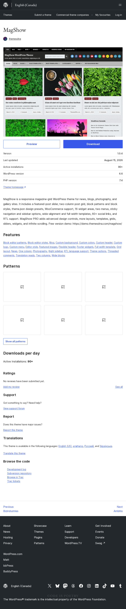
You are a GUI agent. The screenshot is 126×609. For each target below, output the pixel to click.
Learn (68, 525)
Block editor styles (38, 242)
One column (25, 251)
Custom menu (17, 246)
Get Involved (103, 525)
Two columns (43, 255)
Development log (16, 469)
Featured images (48, 246)
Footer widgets (85, 246)
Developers (71, 537)
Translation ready (25, 255)
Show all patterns (15, 341)
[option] (22, 287)
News (14, 251)
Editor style (32, 246)
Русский (89, 446)
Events (99, 531)
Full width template (105, 246)
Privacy (7, 543)
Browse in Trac (15, 477)
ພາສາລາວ (78, 446)
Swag (100, 543)
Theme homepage (13, 187)
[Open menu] (121, 5)
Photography (40, 251)
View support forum (14, 408)
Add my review (11, 386)
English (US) (65, 446)
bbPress (8, 565)
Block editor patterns (14, 242)
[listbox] (63, 303)
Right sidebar (56, 251)
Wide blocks (58, 255)
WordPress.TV (73, 543)
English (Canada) (21, 586)
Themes (7, 14)
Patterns (39, 543)
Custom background (67, 242)
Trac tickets (13, 481)
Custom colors (87, 242)
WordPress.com (12, 554)
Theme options (98, 251)
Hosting (8, 537)
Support (69, 531)
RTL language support (76, 251)
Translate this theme (14, 453)
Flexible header (67, 246)
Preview (32, 144)
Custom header (104, 242)
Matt (6, 559)
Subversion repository (19, 473)
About (6, 525)
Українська (106, 446)
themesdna (15, 38)
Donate (99, 537)
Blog (51, 242)
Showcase (40, 525)
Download (93, 144)
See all (119, 386)
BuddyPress (10, 571)
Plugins (38, 537)
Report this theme (13, 430)
